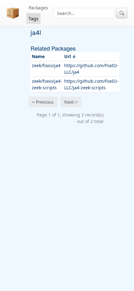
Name (38, 56)
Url (67, 56)
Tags (33, 19)
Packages (38, 8)
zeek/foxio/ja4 (46, 65)
